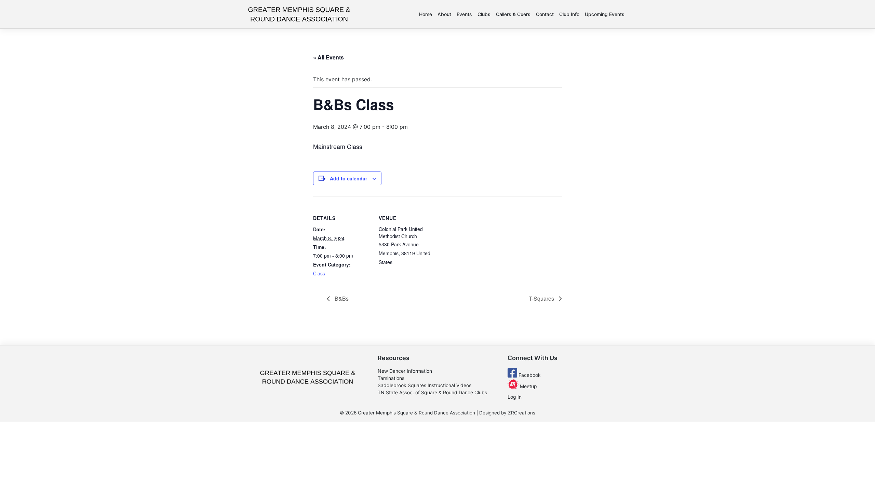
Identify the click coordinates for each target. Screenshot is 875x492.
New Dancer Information (405, 371)
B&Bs (341, 298)
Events (464, 14)
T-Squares (542, 298)
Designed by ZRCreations (507, 412)
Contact (545, 14)
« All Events (328, 57)
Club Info (569, 14)
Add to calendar (348, 178)
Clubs (483, 14)
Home (425, 14)
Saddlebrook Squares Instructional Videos (424, 385)
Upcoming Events (604, 14)
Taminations (391, 378)
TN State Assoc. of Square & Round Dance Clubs (432, 392)
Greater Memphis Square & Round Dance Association (416, 412)
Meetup (528, 386)
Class (319, 273)
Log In (515, 397)
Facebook (529, 375)
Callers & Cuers (513, 14)
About (444, 14)
